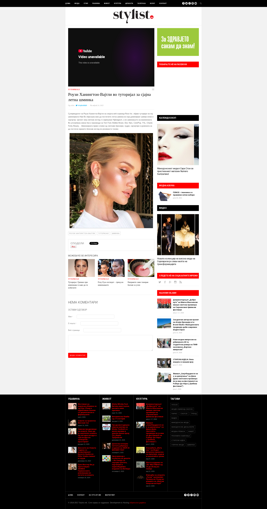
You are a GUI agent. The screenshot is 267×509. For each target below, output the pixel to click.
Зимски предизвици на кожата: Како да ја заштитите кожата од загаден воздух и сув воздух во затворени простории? (87, 435)
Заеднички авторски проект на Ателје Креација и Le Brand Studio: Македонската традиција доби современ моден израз (186, 325)
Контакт (163, 3)
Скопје (184, 413)
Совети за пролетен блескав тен (87, 422)
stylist (72, 105)
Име (70, 317)
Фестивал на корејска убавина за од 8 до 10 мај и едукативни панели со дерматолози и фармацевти (87, 409)
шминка (115, 233)
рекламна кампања (180, 436)
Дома (67, 3)
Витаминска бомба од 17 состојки (120, 418)
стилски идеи (178, 440)
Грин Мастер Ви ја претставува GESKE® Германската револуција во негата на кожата (86, 470)
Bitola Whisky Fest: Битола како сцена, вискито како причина (120, 407)
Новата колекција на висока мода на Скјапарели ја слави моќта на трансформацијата (176, 261)
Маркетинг (110, 495)
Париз (174, 413)
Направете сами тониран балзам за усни (138, 283)
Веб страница (74, 330)
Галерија (141, 3)
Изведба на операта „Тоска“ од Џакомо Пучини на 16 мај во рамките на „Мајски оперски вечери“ (155, 479)
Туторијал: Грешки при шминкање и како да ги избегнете (78, 285)
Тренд (194, 413)
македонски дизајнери (182, 427)
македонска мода (180, 422)
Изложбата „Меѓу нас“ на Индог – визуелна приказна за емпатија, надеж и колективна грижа (155, 452)
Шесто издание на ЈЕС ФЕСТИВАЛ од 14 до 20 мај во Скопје (154, 465)
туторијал (74, 89)
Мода (77, 3)
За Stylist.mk (95, 495)
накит (191, 431)
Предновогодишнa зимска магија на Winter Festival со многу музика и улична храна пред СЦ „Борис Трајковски (120, 431)
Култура (117, 3)
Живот (107, 3)
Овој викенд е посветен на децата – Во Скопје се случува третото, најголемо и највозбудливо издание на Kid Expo (121, 462)
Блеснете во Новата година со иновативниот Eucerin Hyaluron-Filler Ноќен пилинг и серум (87, 453)
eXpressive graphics (138, 503)
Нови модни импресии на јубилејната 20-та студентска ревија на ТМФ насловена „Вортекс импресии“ (185, 344)
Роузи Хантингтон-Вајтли (82, 233)
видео (174, 418)
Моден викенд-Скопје (182, 409)
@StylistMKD (82, 105)
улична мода (177, 445)
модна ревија (178, 431)
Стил (86, 3)
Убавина (96, 3)
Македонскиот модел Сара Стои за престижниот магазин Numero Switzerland (175, 171)
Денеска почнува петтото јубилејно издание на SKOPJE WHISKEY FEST (120, 447)
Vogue (174, 405)
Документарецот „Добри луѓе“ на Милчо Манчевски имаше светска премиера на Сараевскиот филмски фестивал (185, 305)
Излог (152, 3)
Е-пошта (72, 323)
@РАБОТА (129, 3)
